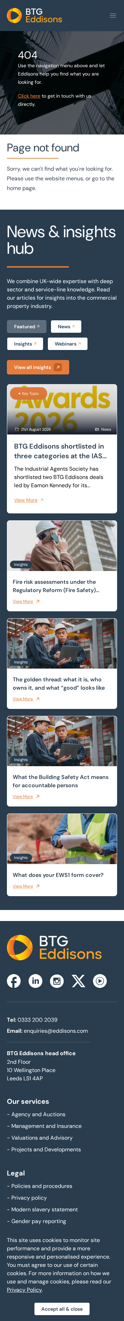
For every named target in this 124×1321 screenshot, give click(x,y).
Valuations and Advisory (40, 1137)
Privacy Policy (24, 1289)
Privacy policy (27, 1197)
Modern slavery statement (42, 1209)
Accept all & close (62, 1309)
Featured (24, 326)
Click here (29, 96)
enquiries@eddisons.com (56, 1030)
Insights (23, 344)
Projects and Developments (44, 1149)
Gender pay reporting (36, 1221)
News (64, 326)
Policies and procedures (39, 1186)
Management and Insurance (44, 1126)
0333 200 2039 (38, 1019)
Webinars (65, 344)
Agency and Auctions (36, 1114)
